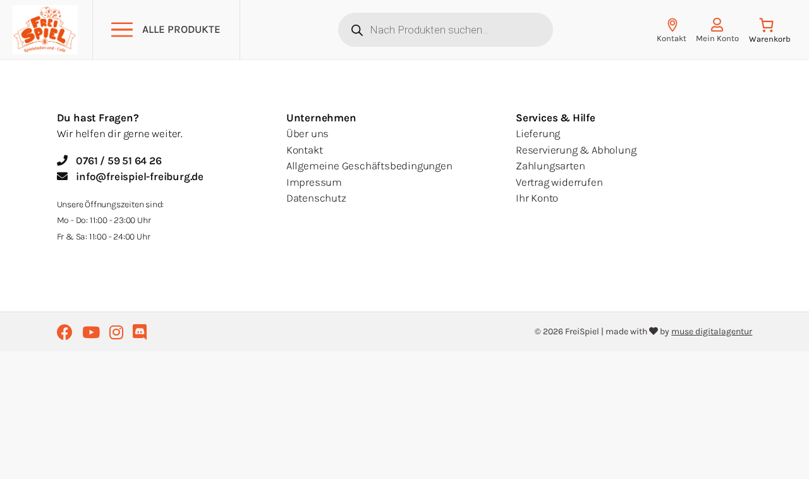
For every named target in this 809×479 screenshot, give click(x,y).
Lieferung (538, 133)
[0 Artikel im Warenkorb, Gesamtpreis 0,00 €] (769, 33)
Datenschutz (316, 197)
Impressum (314, 182)
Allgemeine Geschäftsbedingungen (369, 165)
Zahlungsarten (550, 165)
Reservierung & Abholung (576, 149)
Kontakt (304, 149)
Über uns (307, 133)
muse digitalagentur (711, 331)
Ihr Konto (537, 197)
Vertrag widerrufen (559, 182)
